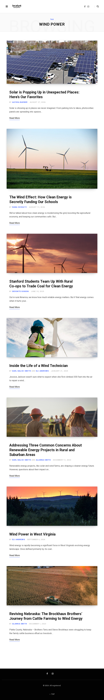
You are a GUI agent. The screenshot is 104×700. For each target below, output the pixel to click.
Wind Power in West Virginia (32, 534)
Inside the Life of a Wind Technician (38, 366)
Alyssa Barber (20, 102)
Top (53, 694)
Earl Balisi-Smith (21, 371)
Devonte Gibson (20, 291)
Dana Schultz (19, 207)
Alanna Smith (43, 460)
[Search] (96, 6)
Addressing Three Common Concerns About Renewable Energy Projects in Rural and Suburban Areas (45, 450)
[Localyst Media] (17, 6)
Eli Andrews (42, 371)
